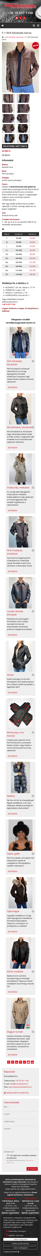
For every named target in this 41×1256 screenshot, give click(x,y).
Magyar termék (15, 1031)
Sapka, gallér (13, 853)
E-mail (7, 1114)
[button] (38, 25)
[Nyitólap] (20, 6)
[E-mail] (16, 18)
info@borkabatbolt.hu (19, 1084)
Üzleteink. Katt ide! (15, 146)
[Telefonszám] (20, 18)
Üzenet (7, 1129)
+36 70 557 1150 (8, 304)
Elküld (33, 1169)
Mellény (11, 796)
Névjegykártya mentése (17, 1093)
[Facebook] (8, 1062)
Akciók (10, 674)
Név (6, 1107)
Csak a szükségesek (20, 1248)
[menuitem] (2, 25)
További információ (10, 1252)
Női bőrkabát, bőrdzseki (19, 427)
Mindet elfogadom (20, 1239)
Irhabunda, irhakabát (18, 487)
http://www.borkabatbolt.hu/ (20, 1087)
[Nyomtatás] (32, 1062)
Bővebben (12, 387)
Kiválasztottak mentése (20, 1244)
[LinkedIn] (16, 1062)
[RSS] (24, 18)
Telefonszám (9, 1121)
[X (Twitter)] (12, 1062)
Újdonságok (13, 911)
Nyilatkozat (9, 1151)
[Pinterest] (20, 1062)
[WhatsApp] (24, 1062)
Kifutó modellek (15, 971)
